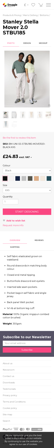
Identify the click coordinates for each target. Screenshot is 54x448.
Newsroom (9, 369)
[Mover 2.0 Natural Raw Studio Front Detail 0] (48, 115)
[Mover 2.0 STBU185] (14, 124)
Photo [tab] (11, 43)
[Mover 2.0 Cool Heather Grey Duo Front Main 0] (27, 79)
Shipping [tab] (15, 247)
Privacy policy (10, 395)
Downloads (9, 382)
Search (6, 421)
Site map (7, 414)
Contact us (8, 376)
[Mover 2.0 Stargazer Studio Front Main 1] (5, 124)
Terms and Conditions (14, 401)
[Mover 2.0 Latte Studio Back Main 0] (31, 115)
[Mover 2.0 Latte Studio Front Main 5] (40, 115)
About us (7, 363)
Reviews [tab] (39, 240)
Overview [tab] (15, 240)
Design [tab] (27, 43)
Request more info (13, 225)
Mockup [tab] (43, 43)
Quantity (8, 196)
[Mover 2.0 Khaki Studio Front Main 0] (22, 115)
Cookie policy (10, 408)
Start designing (27, 211)
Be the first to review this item (19, 137)
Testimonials (9, 389)
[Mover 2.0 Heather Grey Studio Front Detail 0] (14, 115)
